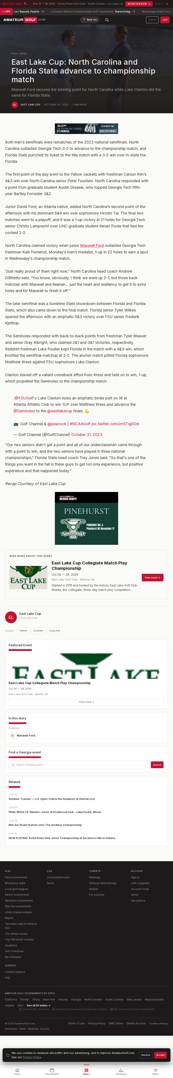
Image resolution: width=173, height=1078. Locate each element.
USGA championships (18, 912)
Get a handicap (14, 951)
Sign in (152, 19)
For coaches (96, 894)
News (23, 53)
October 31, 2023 (86, 434)
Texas (36, 999)
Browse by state (15, 883)
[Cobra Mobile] (86, 128)
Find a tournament (16, 877)
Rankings (94, 877)
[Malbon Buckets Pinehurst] (86, 518)
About (134, 894)
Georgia (76, 999)
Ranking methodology (102, 883)
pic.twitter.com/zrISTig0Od (115, 424)
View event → (87, 701)
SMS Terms (116, 1023)
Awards (93, 889)
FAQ (7, 977)
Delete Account (136, 1023)
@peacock (56, 424)
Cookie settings (158, 1023)
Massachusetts (154, 999)
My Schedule (13, 957)
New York (49, 999)
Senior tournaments (17, 894)
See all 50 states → (38, 1005)
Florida (24, 999)
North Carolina (93, 999)
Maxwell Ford (92, 245)
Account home (140, 889)
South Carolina (114, 999)
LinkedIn (38, 630)
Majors (9, 918)
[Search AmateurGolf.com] (107, 20)
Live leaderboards (58, 877)
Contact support (15, 971)
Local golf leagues (16, 889)
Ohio (20, 1005)
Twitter (23, 630)
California (11, 999)
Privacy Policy (96, 1023)
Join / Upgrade (140, 883)
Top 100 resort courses (19, 939)
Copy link (55, 630)
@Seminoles (24, 411)
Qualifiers (11, 945)
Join (165, 19)
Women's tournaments (19, 900)
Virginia (9, 1005)
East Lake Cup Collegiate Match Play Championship (50, 683)
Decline (145, 1054)
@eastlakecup (59, 411)
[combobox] (86, 765)
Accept (160, 1054)
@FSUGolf (24, 398)
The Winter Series (16, 933)
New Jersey (134, 999)
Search (157, 764)
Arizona (63, 999)
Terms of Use (76, 1023)
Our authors (138, 900)
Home (14, 53)
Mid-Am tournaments (18, 906)
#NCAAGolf (80, 424)
